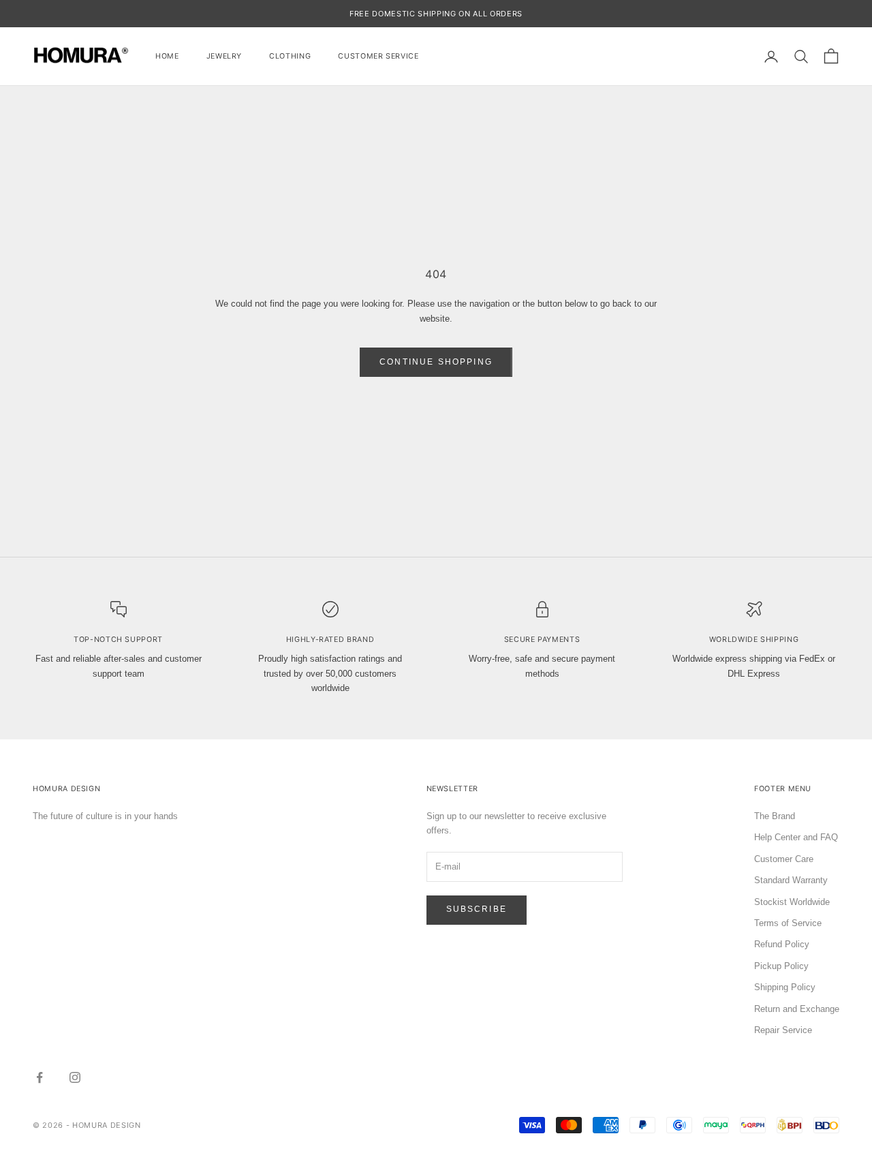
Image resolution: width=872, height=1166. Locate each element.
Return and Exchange (796, 1009)
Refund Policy (781, 944)
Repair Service (783, 1030)
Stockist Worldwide (792, 902)
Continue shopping (436, 362)
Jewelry (224, 56)
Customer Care (783, 859)
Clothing (290, 56)
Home (167, 56)
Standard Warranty (791, 880)
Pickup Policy (781, 966)
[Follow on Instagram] (75, 1077)
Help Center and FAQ (796, 837)
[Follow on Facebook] (39, 1077)
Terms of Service (788, 923)
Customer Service (378, 56)
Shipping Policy (784, 987)
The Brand (774, 816)
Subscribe (476, 909)
